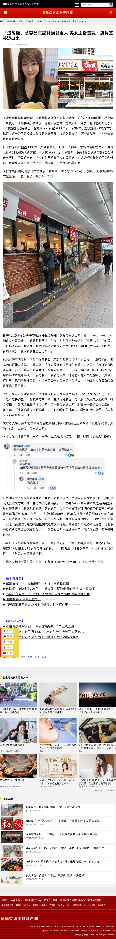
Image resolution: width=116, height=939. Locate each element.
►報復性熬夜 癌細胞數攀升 (22, 599)
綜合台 (27, 905)
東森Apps (25, 4)
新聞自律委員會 (33, 900)
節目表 (4, 900)
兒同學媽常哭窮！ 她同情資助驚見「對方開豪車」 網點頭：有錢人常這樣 (97, 747)
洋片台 (61, 905)
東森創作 (102, 905)
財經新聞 (11, 21)
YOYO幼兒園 (89, 905)
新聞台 (19, 905)
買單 (37, 656)
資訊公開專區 (95, 900)
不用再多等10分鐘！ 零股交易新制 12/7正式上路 (40, 626)
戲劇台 (36, 905)
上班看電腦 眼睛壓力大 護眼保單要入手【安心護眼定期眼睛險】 (97, 782)
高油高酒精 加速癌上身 (12, 780)
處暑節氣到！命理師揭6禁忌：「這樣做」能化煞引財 (97, 711)
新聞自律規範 (50, 900)
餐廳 (23, 656)
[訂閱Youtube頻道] (7, 654)
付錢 (30, 656)
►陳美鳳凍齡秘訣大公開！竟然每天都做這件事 (35, 604)
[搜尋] (110, 15)
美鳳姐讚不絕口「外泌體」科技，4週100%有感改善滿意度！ (58, 782)
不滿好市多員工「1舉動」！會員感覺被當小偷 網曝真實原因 (48, 594)
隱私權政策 (110, 927)
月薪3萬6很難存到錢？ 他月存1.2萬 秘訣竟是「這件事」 (58, 711)
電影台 (53, 905)
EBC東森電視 (9, 4)
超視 (69, 905)
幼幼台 (44, 905)
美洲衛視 (77, 905)
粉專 (24, 147)
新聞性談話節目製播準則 (72, 900)
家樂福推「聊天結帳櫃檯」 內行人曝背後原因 (37, 583)
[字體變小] (8, 643)
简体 (36, 4)
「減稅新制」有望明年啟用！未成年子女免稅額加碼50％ (45, 631)
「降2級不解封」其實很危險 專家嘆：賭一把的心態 (18, 711)
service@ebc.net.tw (107, 931)
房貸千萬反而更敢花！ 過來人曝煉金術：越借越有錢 (42, 636)
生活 (20, 21)
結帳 (44, 656)
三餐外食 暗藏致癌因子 (12, 745)
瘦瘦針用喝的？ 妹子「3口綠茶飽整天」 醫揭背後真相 (58, 746)
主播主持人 (16, 900)
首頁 (2, 21)
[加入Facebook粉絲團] (7, 648)
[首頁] (58, 12)
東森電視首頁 (7, 905)
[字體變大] (7, 637)
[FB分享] (7, 632)
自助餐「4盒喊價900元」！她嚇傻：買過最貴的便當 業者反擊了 (50, 588)
